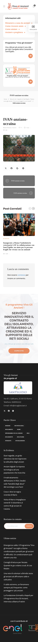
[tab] (10, 538)
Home (5, 99)
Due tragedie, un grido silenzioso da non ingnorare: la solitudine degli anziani (15, 458)
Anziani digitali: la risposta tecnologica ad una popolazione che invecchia (14, 469)
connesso (21, 275)
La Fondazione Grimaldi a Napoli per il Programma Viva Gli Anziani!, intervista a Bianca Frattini (18, 598)
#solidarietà (9, 437)
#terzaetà (8, 440)
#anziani (7, 425)
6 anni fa (14, 127)
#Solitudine (20, 437)
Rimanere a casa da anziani (17, 23)
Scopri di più (19, 351)
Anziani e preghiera (14, 32)
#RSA (28, 433)
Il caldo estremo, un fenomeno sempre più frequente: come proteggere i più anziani (16, 587)
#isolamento (9, 429)
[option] (19, 234)
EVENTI (6, 238)
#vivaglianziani (20, 440)
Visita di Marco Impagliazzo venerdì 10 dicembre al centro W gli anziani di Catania (15, 504)
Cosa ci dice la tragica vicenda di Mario (12, 493)
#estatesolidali (19, 425)
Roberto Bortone (7, 127)
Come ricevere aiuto (14, 26)
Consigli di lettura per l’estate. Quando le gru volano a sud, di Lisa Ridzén (18, 565)
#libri (18, 429)
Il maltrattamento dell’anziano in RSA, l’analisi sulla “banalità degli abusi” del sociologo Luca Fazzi (15, 482)
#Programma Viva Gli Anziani (13, 433)
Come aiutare (11, 29)
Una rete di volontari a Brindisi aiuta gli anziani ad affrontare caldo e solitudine (18, 576)
